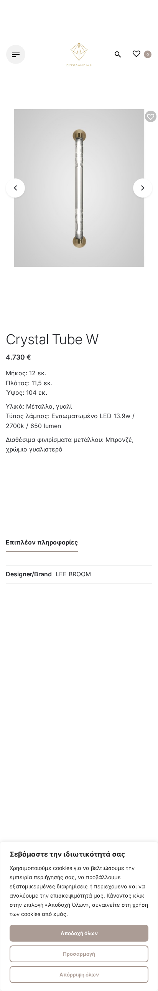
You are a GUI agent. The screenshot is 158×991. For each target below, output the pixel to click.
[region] (79, 916)
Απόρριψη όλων (79, 974)
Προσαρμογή (79, 954)
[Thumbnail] (79, 54)
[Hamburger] (15, 54)
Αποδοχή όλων (79, 933)
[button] (150, 116)
